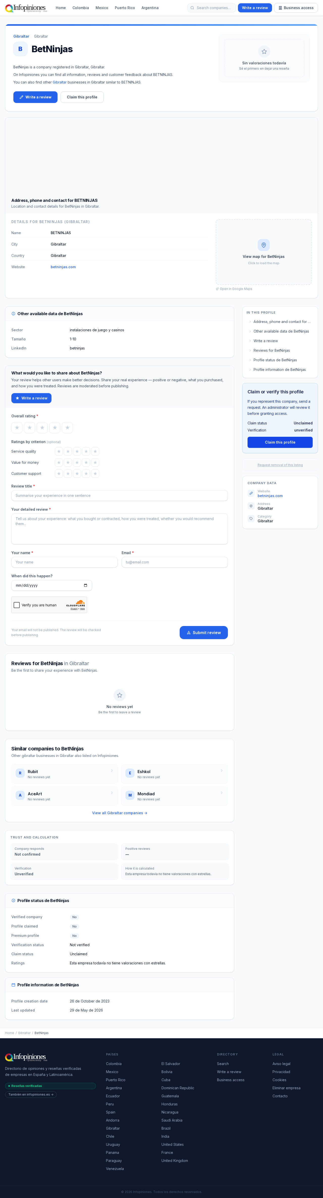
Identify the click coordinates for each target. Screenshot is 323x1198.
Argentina (150, 8)
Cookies (279, 1080)
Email (128, 553)
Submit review (207, 632)
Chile (110, 1136)
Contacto (280, 1096)
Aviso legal (281, 1063)
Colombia (80, 8)
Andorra (112, 1120)
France (167, 1152)
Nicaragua (170, 1112)
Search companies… (214, 8)
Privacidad (281, 1072)
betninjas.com (63, 267)
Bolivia (167, 1072)
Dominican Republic (178, 1088)
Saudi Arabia (172, 1120)
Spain (110, 1112)
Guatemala (170, 1096)
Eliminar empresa (287, 1088)
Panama (112, 1152)
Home (61, 8)
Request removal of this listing (280, 465)
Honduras (170, 1104)
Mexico (102, 8)
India (165, 1136)
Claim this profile (82, 97)
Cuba (166, 1080)
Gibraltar (41, 36)
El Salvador (171, 1063)
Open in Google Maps (236, 289)
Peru (110, 1104)
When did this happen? (31, 576)
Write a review (255, 8)
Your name (22, 553)
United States (173, 1144)
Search (223, 1063)
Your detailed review (31, 509)
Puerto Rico (125, 8)
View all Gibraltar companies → (119, 813)
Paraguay (114, 1160)
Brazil (166, 1128)
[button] (264, 252)
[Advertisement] (161, 159)
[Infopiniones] (27, 7)
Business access (299, 8)
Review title (23, 486)
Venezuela (115, 1168)
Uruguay (113, 1144)
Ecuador (113, 1096)
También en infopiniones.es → (30, 1094)
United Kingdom (175, 1160)
